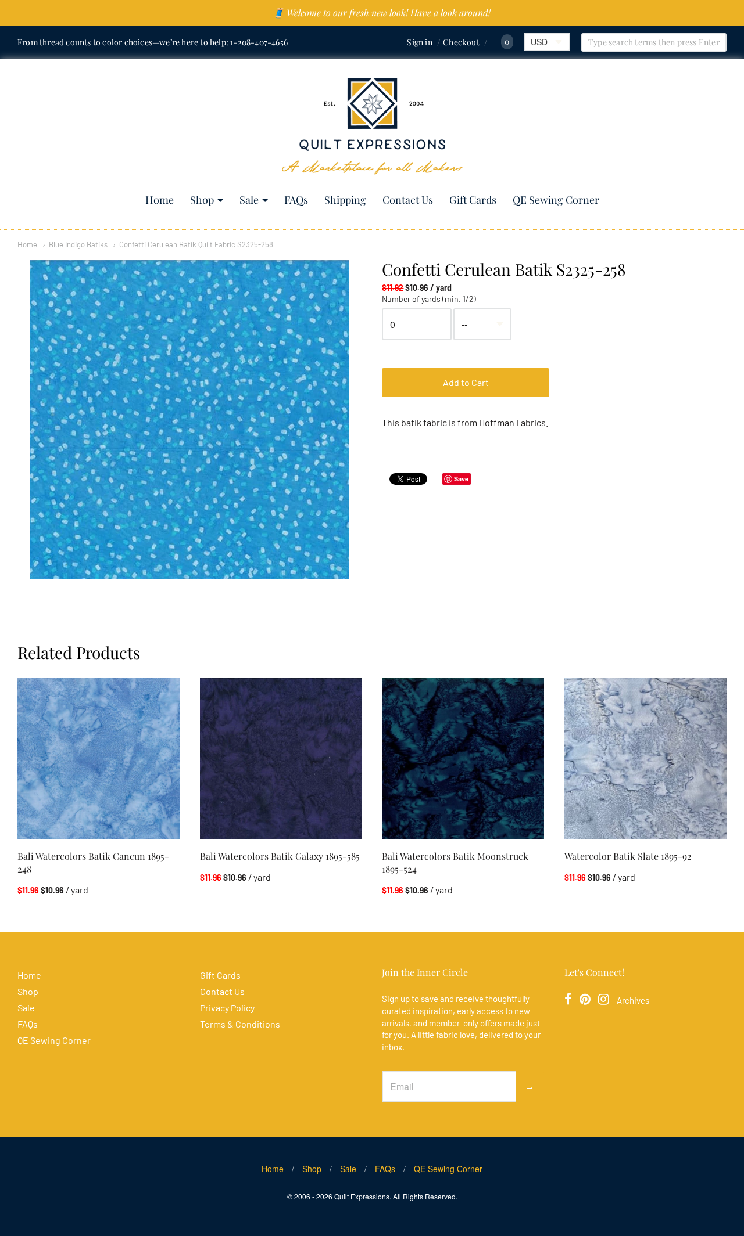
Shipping (345, 200)
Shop (202, 200)
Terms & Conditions (240, 1023)
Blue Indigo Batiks (78, 244)
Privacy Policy (227, 1007)
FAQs (296, 200)
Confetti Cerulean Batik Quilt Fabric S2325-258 (196, 244)
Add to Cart (466, 382)
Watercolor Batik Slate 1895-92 (628, 856)
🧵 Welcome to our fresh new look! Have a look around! (382, 12)
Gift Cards (472, 200)
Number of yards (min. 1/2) (429, 299)
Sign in (419, 42)
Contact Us (407, 200)
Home (159, 200)
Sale (249, 200)
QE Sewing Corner (556, 200)
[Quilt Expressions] (372, 126)
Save (461, 478)
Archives (633, 1000)
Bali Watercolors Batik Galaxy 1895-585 (280, 856)
